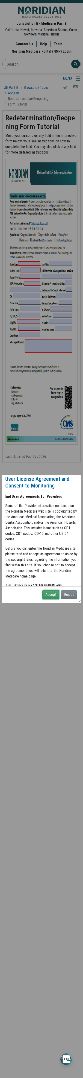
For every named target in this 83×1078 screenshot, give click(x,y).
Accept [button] (50, 594)
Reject (69, 594)
